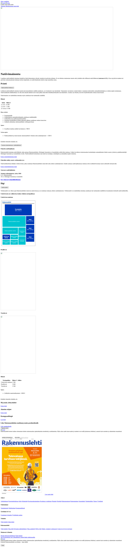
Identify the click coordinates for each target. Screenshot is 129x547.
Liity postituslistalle (6, 426)
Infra (20, 501)
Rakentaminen (74, 501)
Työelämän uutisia (17, 515)
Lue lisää (3, 419)
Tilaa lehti (11, 529)
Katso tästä (4, 406)
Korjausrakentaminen (34, 501)
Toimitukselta (4, 508)
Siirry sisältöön (5, 1)
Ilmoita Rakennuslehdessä (8, 535)
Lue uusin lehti (49, 494)
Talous (95, 501)
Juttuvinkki (11, 522)
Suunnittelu (82, 501)
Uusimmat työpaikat (6, 515)
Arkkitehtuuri (4, 501)
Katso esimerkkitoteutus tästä (9, 157)
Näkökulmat (12, 508)
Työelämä (100, 501)
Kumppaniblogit (20, 508)
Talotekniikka (89, 501)
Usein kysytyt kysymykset (64, 529)
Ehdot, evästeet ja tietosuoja (49, 529)
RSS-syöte (38, 529)
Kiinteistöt (25, 501)
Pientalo (54, 501)
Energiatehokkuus (14, 501)
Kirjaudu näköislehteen (20, 529)
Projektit (59, 501)
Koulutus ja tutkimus (46, 501)
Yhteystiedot (4, 522)
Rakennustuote (66, 501)
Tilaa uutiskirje (31, 529)
